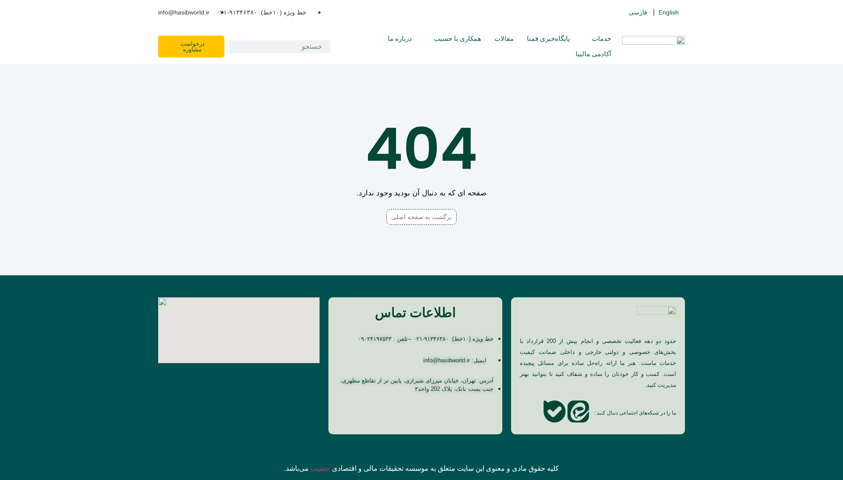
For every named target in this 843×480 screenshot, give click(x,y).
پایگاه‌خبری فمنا (548, 38)
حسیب (320, 468)
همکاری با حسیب (457, 38)
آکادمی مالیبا (593, 54)
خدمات (601, 38)
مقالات (504, 38)
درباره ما (400, 38)
